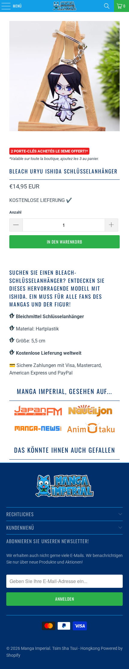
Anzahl (15, 212)
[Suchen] (106, 6)
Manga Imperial (35, 648)
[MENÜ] (2, 6)
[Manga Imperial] (64, 6)
